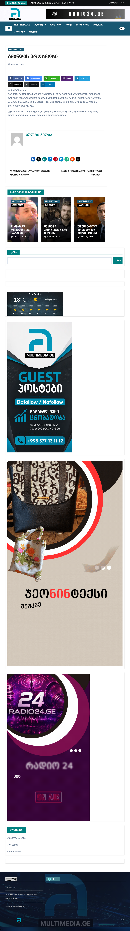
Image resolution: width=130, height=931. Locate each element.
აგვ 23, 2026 (53, 237)
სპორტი (33, 32)
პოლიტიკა (40, 25)
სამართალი (82, 25)
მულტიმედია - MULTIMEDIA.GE (21, 895)
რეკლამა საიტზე (16, 838)
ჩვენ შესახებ (14, 852)
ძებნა (13, 252)
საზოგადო (56, 25)
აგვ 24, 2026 (20, 237)
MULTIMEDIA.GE (22, 25)
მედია (68, 25)
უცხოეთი (98, 25)
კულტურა (19, 32)
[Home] (8, 28)
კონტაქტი (12, 845)
